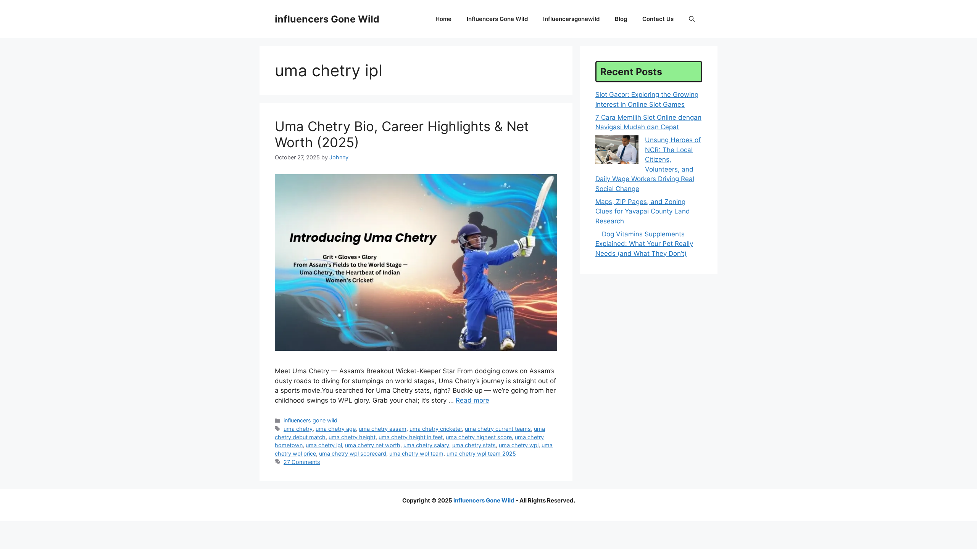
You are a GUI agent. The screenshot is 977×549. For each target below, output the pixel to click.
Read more (472, 400)
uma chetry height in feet (411, 437)
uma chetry (298, 428)
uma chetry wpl (518, 445)
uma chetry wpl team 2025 (481, 453)
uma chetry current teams (498, 428)
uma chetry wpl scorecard (352, 453)
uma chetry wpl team (416, 453)
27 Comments (302, 462)
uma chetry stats (474, 445)
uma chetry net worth (372, 445)
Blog (621, 18)
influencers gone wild (497, 18)
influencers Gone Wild (327, 19)
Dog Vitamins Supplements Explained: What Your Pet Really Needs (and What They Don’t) (644, 243)
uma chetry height (352, 437)
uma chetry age (336, 428)
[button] (691, 19)
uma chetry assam (382, 428)
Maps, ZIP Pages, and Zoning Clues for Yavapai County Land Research (642, 211)
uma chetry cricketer (436, 428)
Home (443, 18)
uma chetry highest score (479, 437)
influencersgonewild (571, 18)
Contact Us (658, 18)
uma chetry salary (426, 445)
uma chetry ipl (324, 445)
